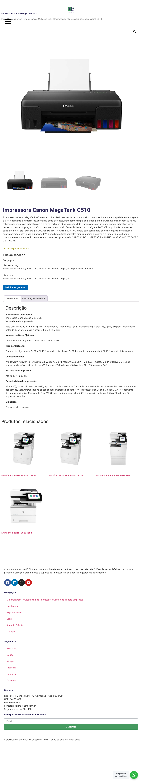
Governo (11, 680)
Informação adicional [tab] (33, 298)
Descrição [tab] (12, 298)
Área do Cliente (15, 625)
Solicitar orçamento (15, 287)
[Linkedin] (14, 582)
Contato (11, 631)
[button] (134, 31)
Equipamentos (14, 612)
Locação (9, 275)
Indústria (11, 667)
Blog (9, 618)
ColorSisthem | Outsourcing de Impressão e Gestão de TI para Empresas (45, 599)
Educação (12, 648)
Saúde (10, 654)
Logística (12, 674)
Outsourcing (11, 265)
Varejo (10, 661)
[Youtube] (28, 582)
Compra (9, 260)
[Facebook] (7, 582)
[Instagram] (21, 582)
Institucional (13, 606)
